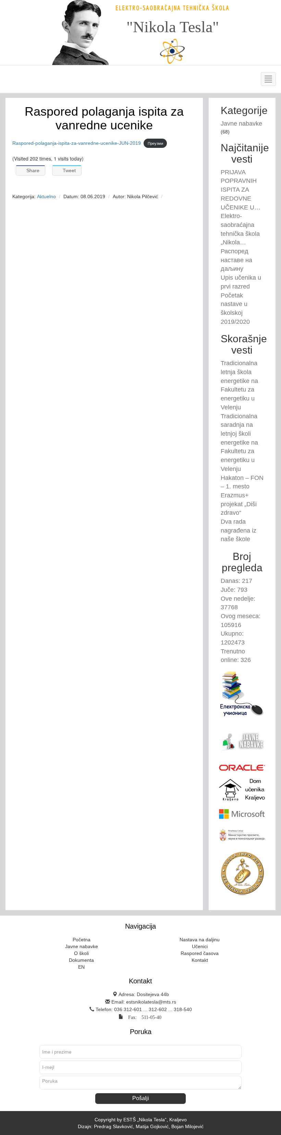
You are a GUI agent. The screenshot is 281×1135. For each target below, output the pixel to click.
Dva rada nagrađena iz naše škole (238, 530)
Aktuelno (46, 196)
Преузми (155, 143)
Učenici (200, 946)
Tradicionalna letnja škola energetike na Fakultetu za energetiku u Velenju (239, 385)
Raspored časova (200, 953)
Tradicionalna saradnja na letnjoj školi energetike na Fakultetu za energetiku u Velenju (239, 442)
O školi (81, 953)
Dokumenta (81, 960)
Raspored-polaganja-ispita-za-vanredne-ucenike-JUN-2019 (76, 143)
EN (81, 967)
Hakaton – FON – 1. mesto (242, 482)
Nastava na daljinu (200, 939)
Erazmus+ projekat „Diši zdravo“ (239, 504)
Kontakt (200, 960)
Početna (81, 939)
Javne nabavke (241, 123)
